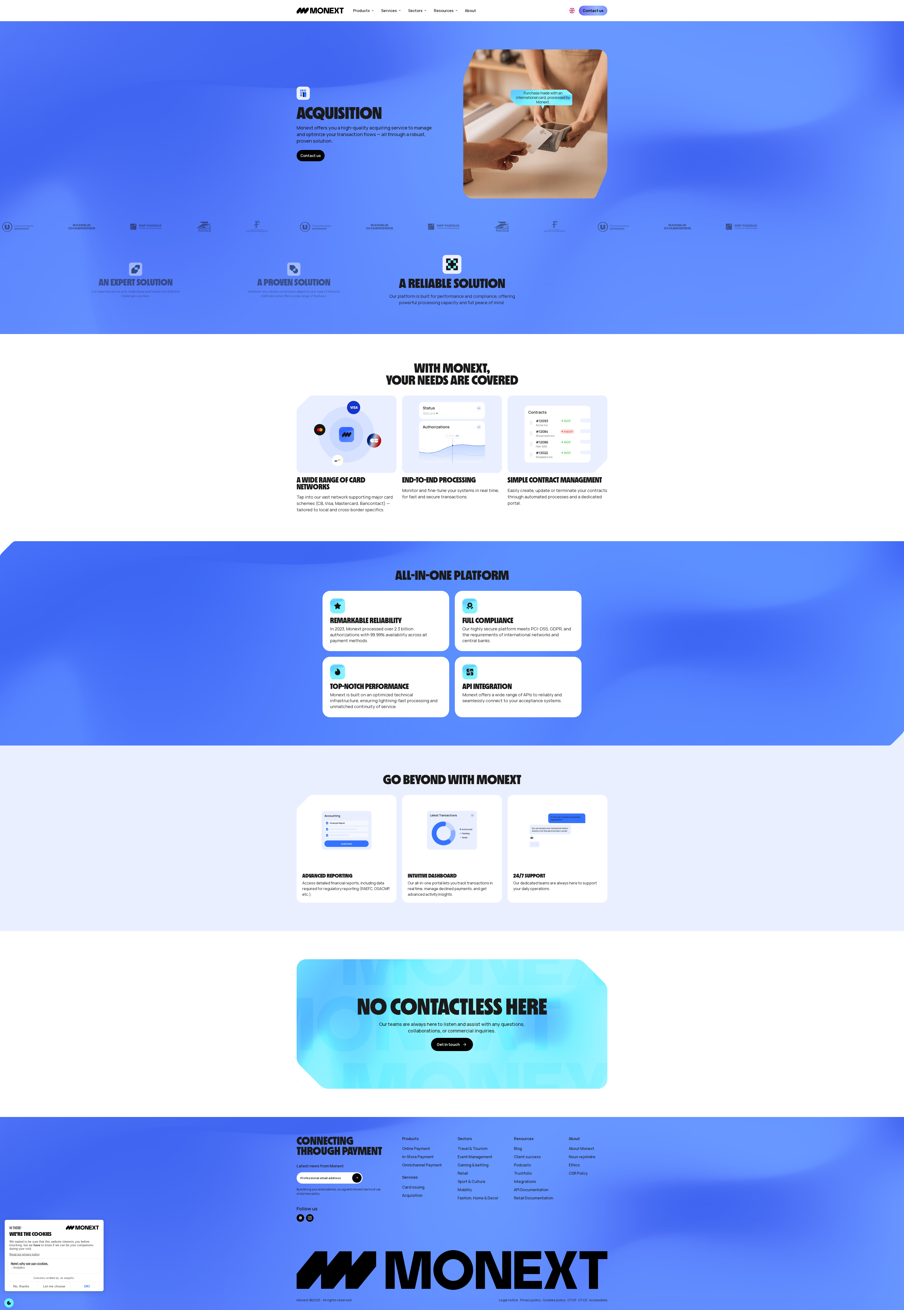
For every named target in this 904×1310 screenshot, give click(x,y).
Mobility (465, 1189)
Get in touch (448, 1044)
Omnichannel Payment (422, 1165)
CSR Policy (578, 1173)
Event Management (475, 1156)
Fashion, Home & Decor (478, 1198)
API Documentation (531, 1189)
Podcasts (522, 1165)
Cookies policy (554, 1300)
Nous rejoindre (582, 1156)
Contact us (593, 10)
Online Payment (416, 1148)
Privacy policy (530, 1300)
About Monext (581, 1148)
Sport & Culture (471, 1181)
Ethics (574, 1165)
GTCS (582, 1300)
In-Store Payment (418, 1156)
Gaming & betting (473, 1165)
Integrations (525, 1181)
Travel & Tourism (473, 1148)
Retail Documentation (533, 1198)
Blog (518, 1148)
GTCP (571, 1300)
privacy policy (310, 1194)
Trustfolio (523, 1173)
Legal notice (508, 1300)
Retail (463, 1173)
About (470, 10)
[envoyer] (357, 1178)
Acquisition (412, 1195)
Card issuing (413, 1187)
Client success (527, 1156)
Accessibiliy (598, 1300)
